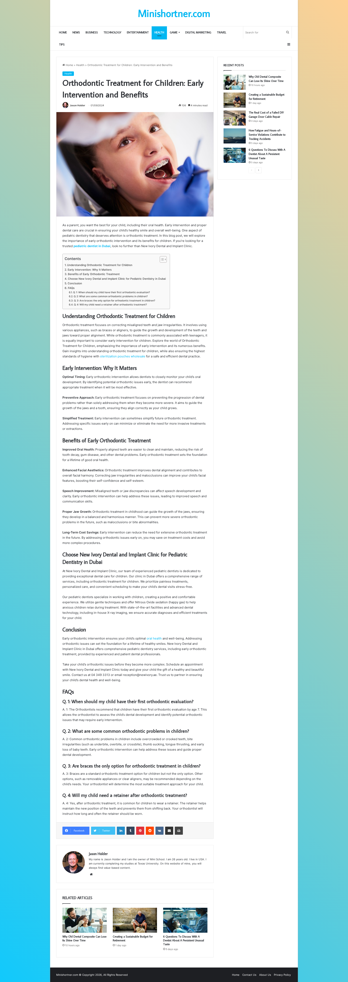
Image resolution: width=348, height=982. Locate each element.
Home (63, 32)
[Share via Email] (169, 831)
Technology (112, 32)
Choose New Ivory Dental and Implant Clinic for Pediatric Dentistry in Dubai (117, 278)
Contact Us (249, 974)
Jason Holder (77, 105)
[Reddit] (150, 831)
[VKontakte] (159, 831)
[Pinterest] (140, 831)
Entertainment (138, 32)
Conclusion (75, 283)
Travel (221, 32)
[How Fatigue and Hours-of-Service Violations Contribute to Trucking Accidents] (235, 135)
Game (173, 32)
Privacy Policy (282, 974)
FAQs (71, 288)
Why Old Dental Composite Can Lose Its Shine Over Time (84, 938)
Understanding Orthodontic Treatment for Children (99, 265)
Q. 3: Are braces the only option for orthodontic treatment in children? (114, 300)
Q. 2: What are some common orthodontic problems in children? (110, 296)
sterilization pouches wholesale (122, 356)
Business (92, 32)
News (76, 32)
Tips (62, 44)
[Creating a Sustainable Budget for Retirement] (135, 920)
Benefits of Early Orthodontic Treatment (94, 274)
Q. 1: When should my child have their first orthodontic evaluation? (111, 292)
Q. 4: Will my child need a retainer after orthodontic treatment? (110, 304)
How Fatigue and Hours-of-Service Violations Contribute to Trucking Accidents (267, 135)
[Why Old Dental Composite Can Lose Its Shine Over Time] (84, 920)
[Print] (179, 831)
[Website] (91, 874)
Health (159, 32)
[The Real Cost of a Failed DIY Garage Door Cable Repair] (235, 118)
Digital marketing (198, 32)
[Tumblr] (130, 831)
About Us (265, 974)
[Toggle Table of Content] (161, 259)
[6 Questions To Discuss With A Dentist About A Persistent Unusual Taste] (185, 920)
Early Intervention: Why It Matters (90, 269)
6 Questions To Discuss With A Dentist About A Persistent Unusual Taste (183, 940)
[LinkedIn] (121, 831)
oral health (154, 638)
